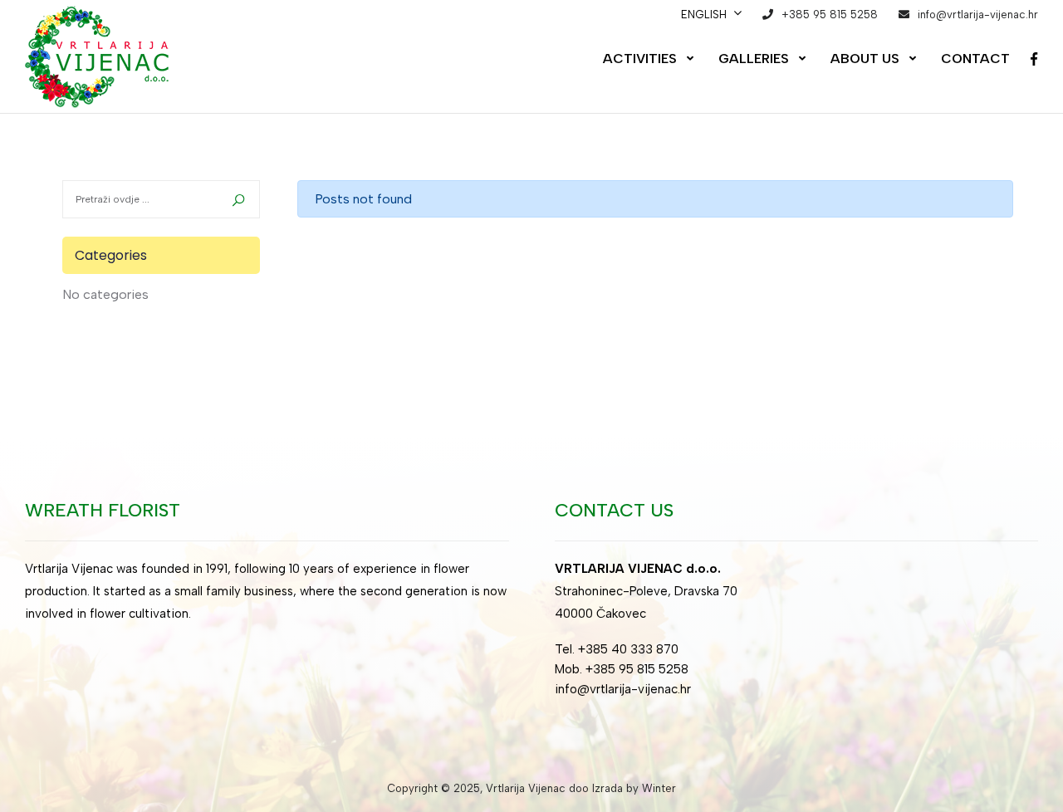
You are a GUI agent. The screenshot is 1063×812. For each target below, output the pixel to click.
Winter (659, 788)
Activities (640, 58)
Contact (975, 58)
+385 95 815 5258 (829, 14)
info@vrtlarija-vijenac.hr (978, 14)
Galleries (753, 58)
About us (864, 58)
